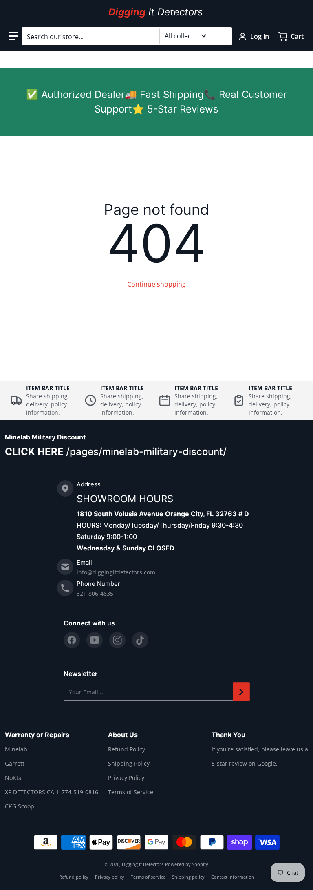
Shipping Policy (129, 763)
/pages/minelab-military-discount (144, 451)
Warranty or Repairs (37, 735)
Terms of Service (130, 792)
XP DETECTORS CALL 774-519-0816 (51, 792)
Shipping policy (188, 877)
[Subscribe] (241, 691)
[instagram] (117, 640)
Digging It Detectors (142, 864)
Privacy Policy (126, 778)
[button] (13, 36)
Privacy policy (109, 877)
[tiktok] (140, 640)
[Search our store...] (222, 36)
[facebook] (72, 640)
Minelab (16, 749)
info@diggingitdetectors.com (116, 572)
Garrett (14, 763)
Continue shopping (156, 284)
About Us (123, 735)
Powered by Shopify (186, 864)
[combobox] (127, 36)
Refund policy (73, 877)
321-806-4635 (95, 593)
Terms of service (148, 877)
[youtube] (94, 640)
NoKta (13, 778)
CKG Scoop (19, 806)
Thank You (228, 735)
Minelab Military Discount (45, 437)
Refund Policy (126, 749)
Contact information (232, 877)
